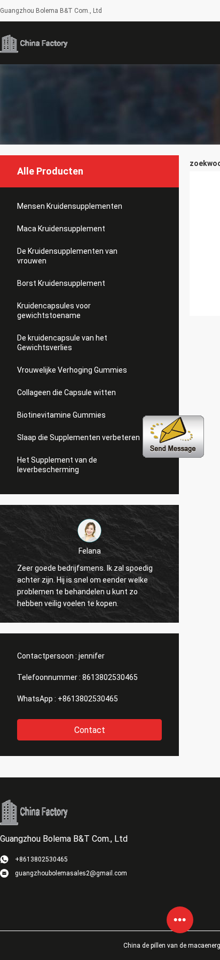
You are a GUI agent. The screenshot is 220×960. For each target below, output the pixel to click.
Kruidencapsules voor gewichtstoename (54, 310)
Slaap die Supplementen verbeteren (78, 437)
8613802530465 (110, 677)
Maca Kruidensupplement (61, 228)
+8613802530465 (88, 698)
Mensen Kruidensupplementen (69, 206)
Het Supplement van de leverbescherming (57, 465)
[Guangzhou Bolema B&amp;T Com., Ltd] (34, 43)
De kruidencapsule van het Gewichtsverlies (62, 343)
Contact (89, 730)
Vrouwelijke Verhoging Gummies (72, 370)
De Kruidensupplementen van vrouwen (67, 256)
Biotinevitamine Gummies (61, 415)
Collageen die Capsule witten (66, 392)
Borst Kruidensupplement (61, 283)
